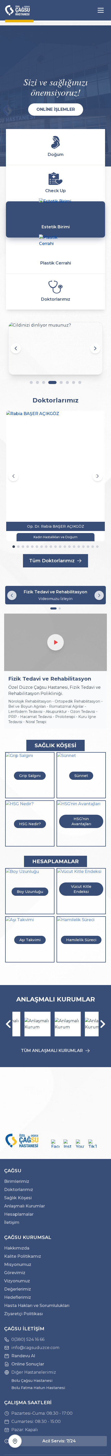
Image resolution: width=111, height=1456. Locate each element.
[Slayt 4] (52, 382)
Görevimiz (14, 1272)
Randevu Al (23, 1355)
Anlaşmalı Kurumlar (24, 1206)
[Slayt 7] (73, 382)
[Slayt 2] (37, 382)
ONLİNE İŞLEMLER (55, 109)
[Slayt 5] (61, 382)
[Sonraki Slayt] (95, 348)
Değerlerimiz (17, 1289)
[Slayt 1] (31, 382)
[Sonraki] (103, 1024)
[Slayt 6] (67, 382)
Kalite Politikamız (22, 1256)
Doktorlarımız (18, 1189)
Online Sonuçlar (27, 1364)
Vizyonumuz (17, 1280)
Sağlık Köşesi (18, 1197)
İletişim (11, 1222)
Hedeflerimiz (17, 1297)
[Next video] (99, 595)
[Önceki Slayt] (16, 348)
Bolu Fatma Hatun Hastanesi (38, 1387)
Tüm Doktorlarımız (52, 561)
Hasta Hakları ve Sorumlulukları (36, 1305)
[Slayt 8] (79, 382)
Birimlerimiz (16, 1181)
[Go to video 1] (53, 608)
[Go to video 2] (60, 608)
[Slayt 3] (43, 382)
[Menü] (100, 10)
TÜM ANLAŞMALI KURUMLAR (52, 1050)
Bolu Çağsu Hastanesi (31, 1380)
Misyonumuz (17, 1264)
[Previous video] (12, 595)
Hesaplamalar (19, 1214)
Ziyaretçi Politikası (23, 1313)
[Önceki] (8, 1024)
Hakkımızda (16, 1248)
